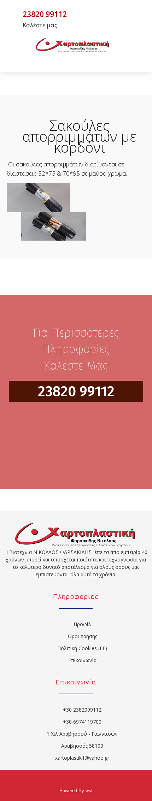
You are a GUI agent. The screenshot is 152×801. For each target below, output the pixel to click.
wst (89, 790)
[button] (85, 59)
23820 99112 (76, 391)
